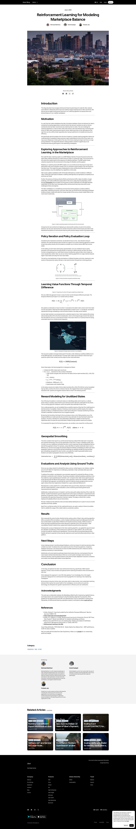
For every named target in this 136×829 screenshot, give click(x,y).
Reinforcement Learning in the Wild (53, 624)
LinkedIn (79, 631)
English (97, 809)
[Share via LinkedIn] (66, 93)
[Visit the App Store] (41, 817)
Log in (105, 2)
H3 (65, 615)
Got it (131, 825)
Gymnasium (49, 182)
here (128, 821)
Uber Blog (26, 2)
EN (97, 2)
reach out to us (88, 600)
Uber (29, 763)
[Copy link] (72, 93)
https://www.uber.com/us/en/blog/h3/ (54, 615)
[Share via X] (69, 93)
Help (101, 2)
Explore (34, 2)
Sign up (110, 2)
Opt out (126, 825)
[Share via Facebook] (63, 93)
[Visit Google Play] (32, 816)
